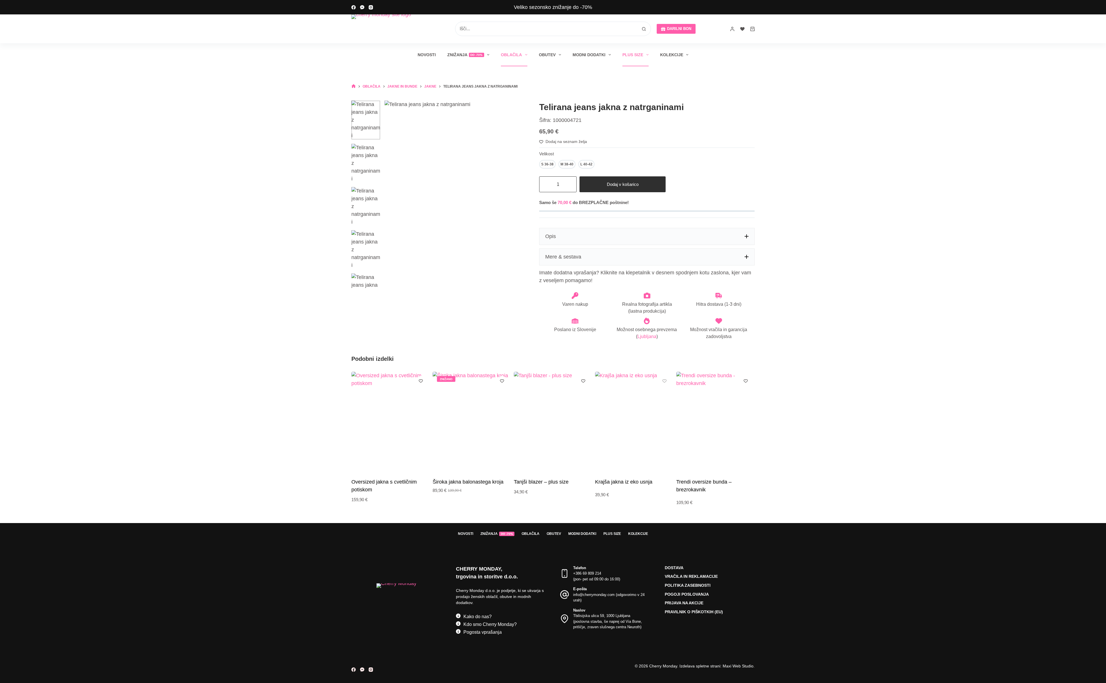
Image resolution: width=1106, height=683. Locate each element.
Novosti (427, 54)
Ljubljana (646, 336)
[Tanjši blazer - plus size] (553, 424)
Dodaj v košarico (623, 184)
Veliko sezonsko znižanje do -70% (553, 7)
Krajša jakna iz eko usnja (623, 481)
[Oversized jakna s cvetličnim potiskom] (390, 424)
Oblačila (511, 54)
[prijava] (732, 29)
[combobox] (546, 29)
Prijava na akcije (684, 603)
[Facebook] (353, 7)
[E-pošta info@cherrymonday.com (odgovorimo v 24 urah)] (564, 594)
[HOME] (353, 86)
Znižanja (465, 54)
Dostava (674, 567)
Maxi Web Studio (738, 666)
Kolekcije (671, 54)
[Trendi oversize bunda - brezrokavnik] (715, 424)
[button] (647, 236)
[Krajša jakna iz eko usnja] (634, 424)
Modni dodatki (589, 54)
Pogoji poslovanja (687, 594)
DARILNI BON (679, 29)
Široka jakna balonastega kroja (468, 481)
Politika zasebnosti (688, 585)
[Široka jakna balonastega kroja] (472, 424)
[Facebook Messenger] (362, 7)
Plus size (632, 54)
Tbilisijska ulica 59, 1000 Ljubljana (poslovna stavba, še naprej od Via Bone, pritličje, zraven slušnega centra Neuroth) (607, 621)
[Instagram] (371, 7)
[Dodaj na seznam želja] (420, 380)
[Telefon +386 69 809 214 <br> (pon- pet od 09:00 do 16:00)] (564, 573)
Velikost (546, 153)
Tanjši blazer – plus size (541, 481)
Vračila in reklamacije (691, 576)
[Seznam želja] (742, 29)
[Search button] (644, 29)
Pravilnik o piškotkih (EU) (694, 612)
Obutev (547, 54)
